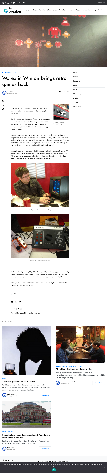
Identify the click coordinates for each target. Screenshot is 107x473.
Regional (10, 432)
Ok (54, 470)
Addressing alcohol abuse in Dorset (18, 381)
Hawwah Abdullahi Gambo (68, 382)
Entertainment (7, 72)
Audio (75, 98)
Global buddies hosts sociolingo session (74, 369)
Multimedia (77, 107)
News (15, 72)
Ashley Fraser (11, 394)
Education (59, 366)
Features (76, 77)
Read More (45, 395)
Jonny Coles (10, 448)
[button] (101, 3)
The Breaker (7, 460)
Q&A (75, 85)
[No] (104, 467)
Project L (76, 81)
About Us (40, 461)
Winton (14, 293)
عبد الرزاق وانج (11, 92)
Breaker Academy (50, 461)
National (66, 366)
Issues (75, 89)
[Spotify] (24, 3)
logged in (23, 313)
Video (75, 102)
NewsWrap (78, 366)
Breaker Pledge (63, 461)
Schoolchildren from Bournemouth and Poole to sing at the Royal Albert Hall (26, 436)
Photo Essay (77, 94)
